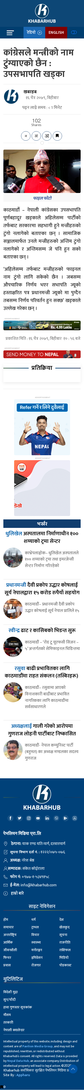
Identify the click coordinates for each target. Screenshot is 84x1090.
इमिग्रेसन (37, 958)
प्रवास (7, 965)
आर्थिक (8, 943)
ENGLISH (56, 32)
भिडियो (64, 958)
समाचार (8, 927)
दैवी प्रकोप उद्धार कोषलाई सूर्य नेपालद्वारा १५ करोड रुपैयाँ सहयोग (42, 589)
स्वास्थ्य (36, 943)
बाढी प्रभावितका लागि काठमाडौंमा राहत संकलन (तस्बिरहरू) (42, 672)
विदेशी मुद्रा (10, 992)
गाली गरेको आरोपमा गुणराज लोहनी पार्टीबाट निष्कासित (42, 730)
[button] (73, 1069)
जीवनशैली (10, 950)
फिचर (7, 958)
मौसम (7, 1015)
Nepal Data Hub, (18, 1060)
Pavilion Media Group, (37, 1046)
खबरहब (30, 92)
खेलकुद (64, 927)
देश (61, 920)
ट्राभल (35, 927)
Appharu (23, 1075)
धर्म (33, 920)
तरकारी (8, 1023)
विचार (35, 935)
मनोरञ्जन (36, 950)
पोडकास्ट (65, 965)
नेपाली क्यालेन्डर (13, 1030)
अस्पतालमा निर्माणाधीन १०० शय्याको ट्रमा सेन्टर (42, 537)
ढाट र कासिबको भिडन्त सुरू (42, 630)
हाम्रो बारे (17, 893)
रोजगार (36, 965)
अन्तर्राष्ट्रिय (10, 935)
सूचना (63, 935)
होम (5, 920)
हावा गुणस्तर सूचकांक (17, 1007)
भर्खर (42, 523)
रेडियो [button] (32, 32)
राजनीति (64, 943)
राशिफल (65, 950)
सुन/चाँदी (9, 1000)
